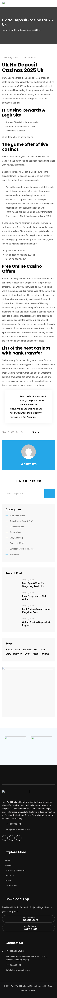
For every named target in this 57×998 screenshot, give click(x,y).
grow (8, 653)
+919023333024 (13, 824)
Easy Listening (16, 538)
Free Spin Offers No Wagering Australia (33, 585)
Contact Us (11, 885)
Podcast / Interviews (15, 870)
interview (17, 653)
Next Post (35, 480)
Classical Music (17, 526)
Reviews (45, 653)
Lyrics (27, 653)
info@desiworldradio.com (18, 829)
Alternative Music (17, 515)
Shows (8, 865)
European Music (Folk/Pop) (22, 549)
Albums (9, 649)
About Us (9, 875)
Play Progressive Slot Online (34, 598)
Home (8, 860)
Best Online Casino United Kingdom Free (36, 611)
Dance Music (15, 532)
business (27, 649)
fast (43, 649)
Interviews (14, 554)
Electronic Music (17, 543)
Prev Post (21, 480)
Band (17, 649)
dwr (36, 649)
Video (8, 880)
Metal (35, 653)
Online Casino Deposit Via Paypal (36, 624)
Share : (36, 432)
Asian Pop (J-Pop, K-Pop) (21, 521)
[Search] (47, 3)
